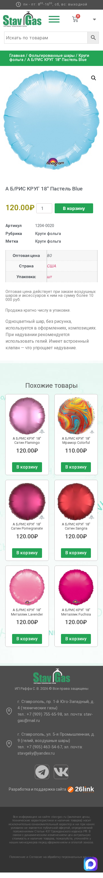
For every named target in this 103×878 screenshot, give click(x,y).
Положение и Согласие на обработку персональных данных (51, 857)
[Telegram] (42, 772)
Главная (17, 55)
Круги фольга (48, 233)
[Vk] (61, 772)
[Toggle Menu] (54, 19)
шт (49, 276)
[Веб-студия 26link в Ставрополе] (80, 789)
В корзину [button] (27, 467)
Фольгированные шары (52, 55)
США (51, 266)
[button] (94, 78)
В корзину (74, 208)
